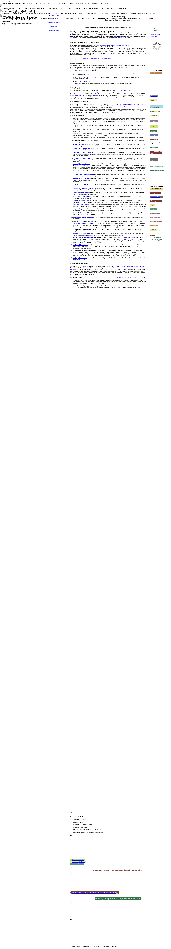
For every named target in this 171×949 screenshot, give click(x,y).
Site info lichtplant (54, 30)
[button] (78, 20)
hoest (138, 287)
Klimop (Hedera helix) (79, 213)
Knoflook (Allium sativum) (81, 204)
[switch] (1, 5)
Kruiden (72, 37)
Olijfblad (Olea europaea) (80, 245)
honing (72, 274)
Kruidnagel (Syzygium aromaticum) (84, 237)
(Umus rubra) (83, 258)
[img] (21, 474)
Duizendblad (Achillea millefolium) (83, 217)
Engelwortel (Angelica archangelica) (84, 223)
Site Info (114, 946)
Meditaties (54, 19)
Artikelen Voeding (54, 15)
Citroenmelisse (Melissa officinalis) (83, 174)
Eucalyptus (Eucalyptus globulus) (83, 188)
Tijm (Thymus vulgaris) (80, 144)
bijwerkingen (118, 37)
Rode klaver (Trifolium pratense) (83, 184)
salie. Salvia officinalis (78, 95)
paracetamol (111, 45)
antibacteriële (82, 81)
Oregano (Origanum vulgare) (82, 209)
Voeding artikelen (75, 946)
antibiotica (103, 45)
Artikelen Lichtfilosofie (53, 22)
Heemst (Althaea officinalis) (81, 192)
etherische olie (110, 202)
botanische (96, 95)
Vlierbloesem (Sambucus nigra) (82, 196)
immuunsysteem (91, 77)
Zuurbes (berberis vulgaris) (81, 233)
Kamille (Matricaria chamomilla (82, 148)
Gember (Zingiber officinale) (81, 164)
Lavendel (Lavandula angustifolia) (83, 152)
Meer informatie (4, 25)
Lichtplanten (53, 26)
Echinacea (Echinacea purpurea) (83, 158)
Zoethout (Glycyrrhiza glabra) (82, 178)
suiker (72, 269)
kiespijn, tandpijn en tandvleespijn (125, 237)
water (74, 121)
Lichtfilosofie (95, 946)
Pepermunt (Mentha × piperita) (82, 200)
